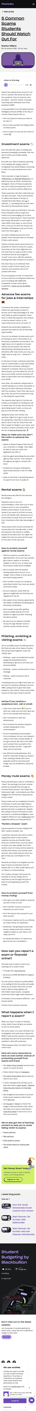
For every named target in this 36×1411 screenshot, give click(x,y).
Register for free (13, 1179)
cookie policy (16, 1387)
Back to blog (9, 11)
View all (4, 1199)
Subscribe (6, 1337)
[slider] (17, 85)
